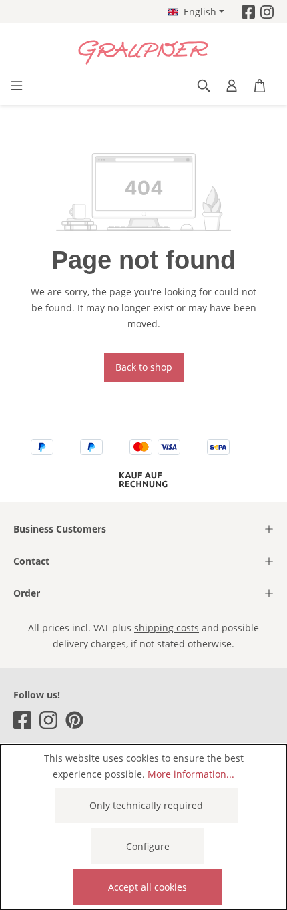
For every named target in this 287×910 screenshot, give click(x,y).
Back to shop (143, 367)
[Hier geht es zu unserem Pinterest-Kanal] (74, 720)
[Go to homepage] (143, 52)
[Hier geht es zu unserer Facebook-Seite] (248, 11)
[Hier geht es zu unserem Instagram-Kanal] (267, 11)
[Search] (204, 85)
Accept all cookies (147, 887)
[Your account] (232, 85)
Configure (148, 846)
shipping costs (166, 627)
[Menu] (17, 85)
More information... (191, 774)
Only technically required (146, 805)
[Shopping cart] (260, 85)
